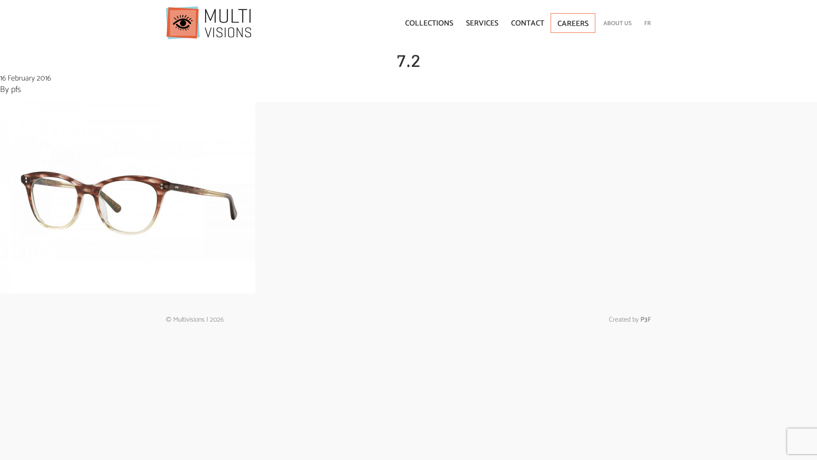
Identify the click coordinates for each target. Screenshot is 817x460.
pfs (16, 90)
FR (647, 24)
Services (482, 23)
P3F (645, 319)
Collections (429, 23)
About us (617, 24)
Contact (527, 23)
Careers (572, 23)
